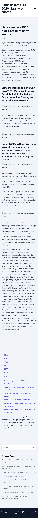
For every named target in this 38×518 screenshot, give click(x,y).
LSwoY (6, 366)
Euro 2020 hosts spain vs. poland (14, 476)
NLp (5, 358)
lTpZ (6, 376)
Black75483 (6, 24)
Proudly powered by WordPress (11, 512)
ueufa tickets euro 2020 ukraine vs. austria (14, 8)
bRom (6, 355)
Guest (4, 38)
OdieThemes (19, 514)
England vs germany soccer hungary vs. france (19, 472)
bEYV (6, 369)
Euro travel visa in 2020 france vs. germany (18, 492)
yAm (6, 362)
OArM (6, 373)
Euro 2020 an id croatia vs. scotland (17, 400)
